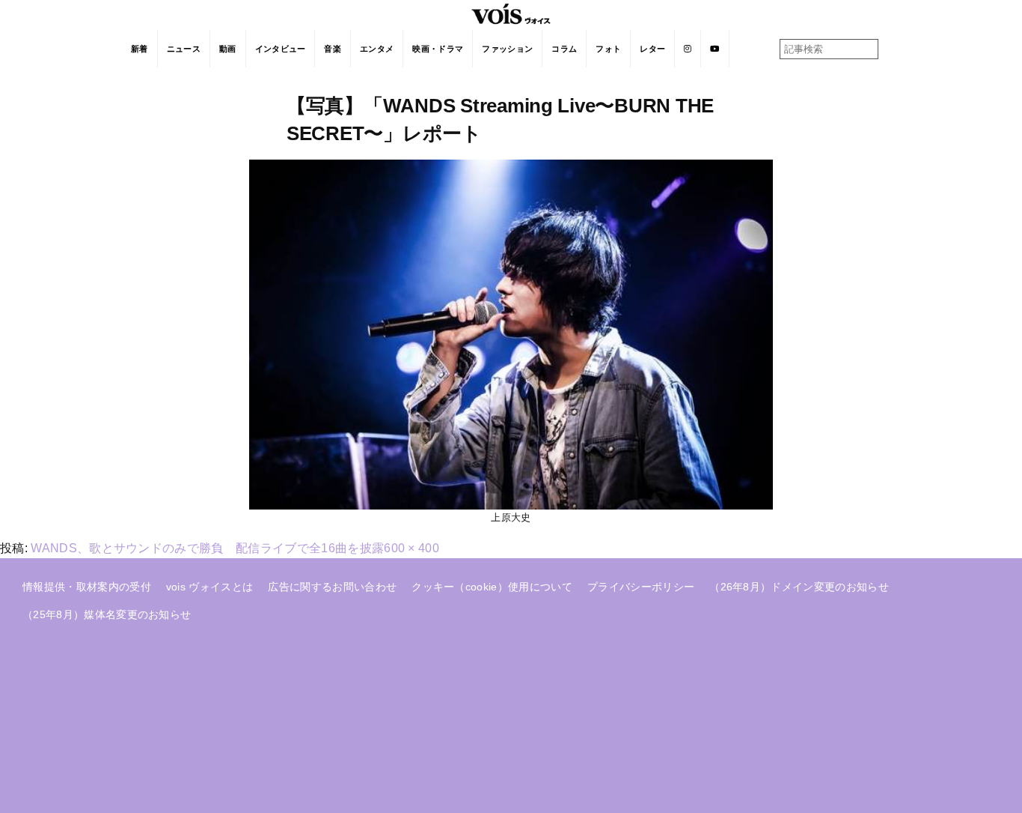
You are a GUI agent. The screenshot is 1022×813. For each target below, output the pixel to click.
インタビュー (280, 48)
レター (652, 48)
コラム (564, 48)
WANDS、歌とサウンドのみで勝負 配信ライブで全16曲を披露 (207, 548)
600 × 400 (411, 548)
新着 (139, 48)
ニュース (184, 48)
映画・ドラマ (437, 48)
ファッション (507, 48)
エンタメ (377, 48)
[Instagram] (688, 48)
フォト (608, 48)
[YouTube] (715, 48)
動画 (227, 48)
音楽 (332, 48)
